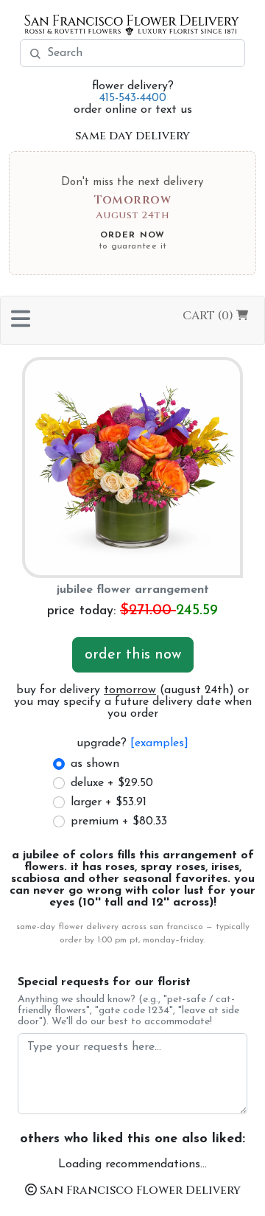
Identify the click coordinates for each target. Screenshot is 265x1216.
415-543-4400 (132, 98)
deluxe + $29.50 (112, 783)
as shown (95, 764)
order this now (133, 654)
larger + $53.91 (108, 802)
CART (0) (209, 316)
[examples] (159, 743)
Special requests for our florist (104, 982)
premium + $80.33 (119, 821)
